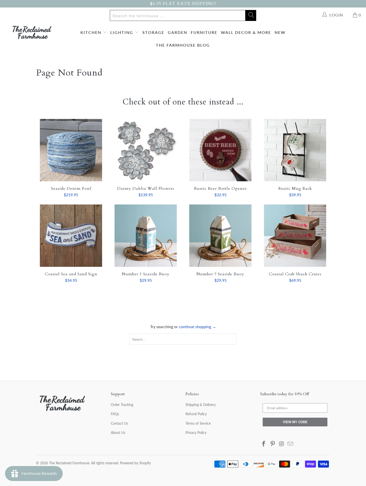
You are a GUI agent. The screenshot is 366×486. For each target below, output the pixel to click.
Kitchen (91, 32)
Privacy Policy (195, 432)
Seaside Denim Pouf (71, 150)
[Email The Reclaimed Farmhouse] (290, 444)
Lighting (122, 32)
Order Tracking (122, 404)
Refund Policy (196, 414)
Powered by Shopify (135, 463)
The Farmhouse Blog (183, 45)
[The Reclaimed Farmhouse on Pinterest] (273, 444)
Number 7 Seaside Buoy (220, 235)
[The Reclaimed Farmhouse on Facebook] (264, 444)
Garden (177, 32)
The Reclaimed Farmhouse (69, 463)
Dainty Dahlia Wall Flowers (146, 150)
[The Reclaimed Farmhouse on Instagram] (281, 444)
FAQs (115, 414)
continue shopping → (197, 326)
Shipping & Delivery (200, 404)
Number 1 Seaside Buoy (146, 235)
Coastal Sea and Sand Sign (71, 235)
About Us (118, 432)
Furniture (204, 32)
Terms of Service (198, 423)
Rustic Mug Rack (295, 150)
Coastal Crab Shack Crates (295, 235)
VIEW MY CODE (295, 422)
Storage (153, 32)
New (280, 32)
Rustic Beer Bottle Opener (220, 150)
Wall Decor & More (246, 32)
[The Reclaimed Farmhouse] (32, 32)
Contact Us (119, 423)
